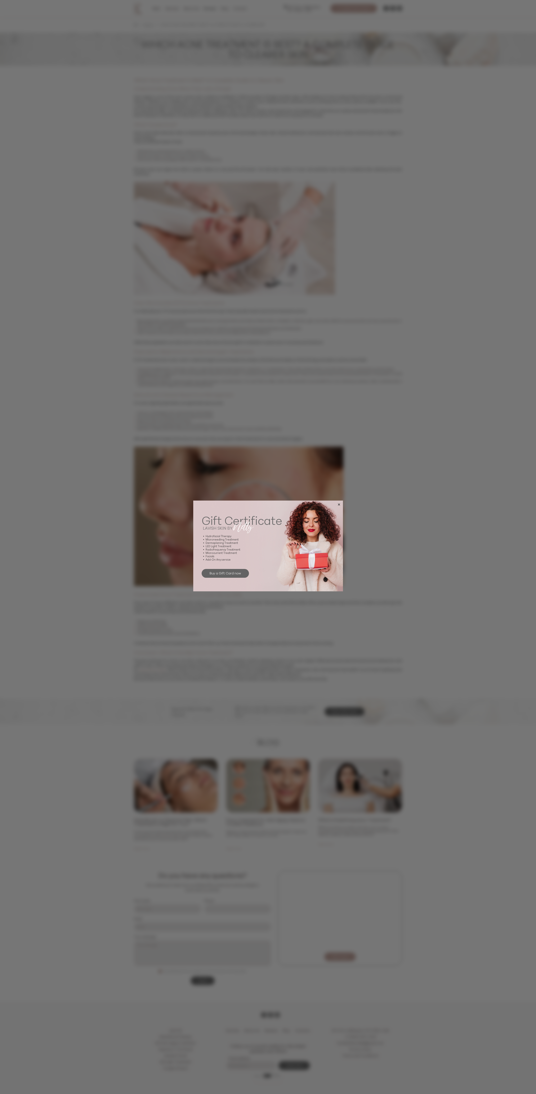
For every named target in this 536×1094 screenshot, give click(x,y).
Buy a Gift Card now (225, 573)
